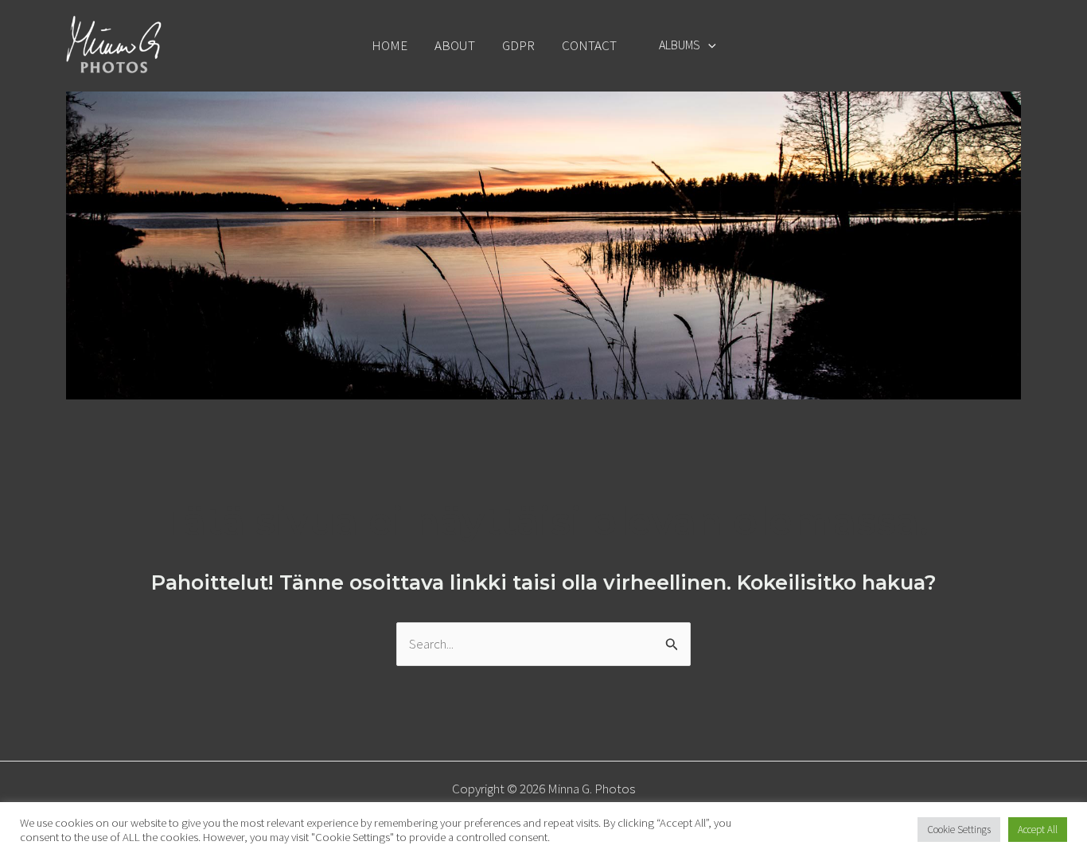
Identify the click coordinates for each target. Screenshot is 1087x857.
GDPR (518, 45)
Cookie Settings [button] (959, 829)
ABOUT (454, 45)
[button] (708, 44)
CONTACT (589, 45)
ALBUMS (679, 44)
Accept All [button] (1038, 829)
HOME (389, 45)
